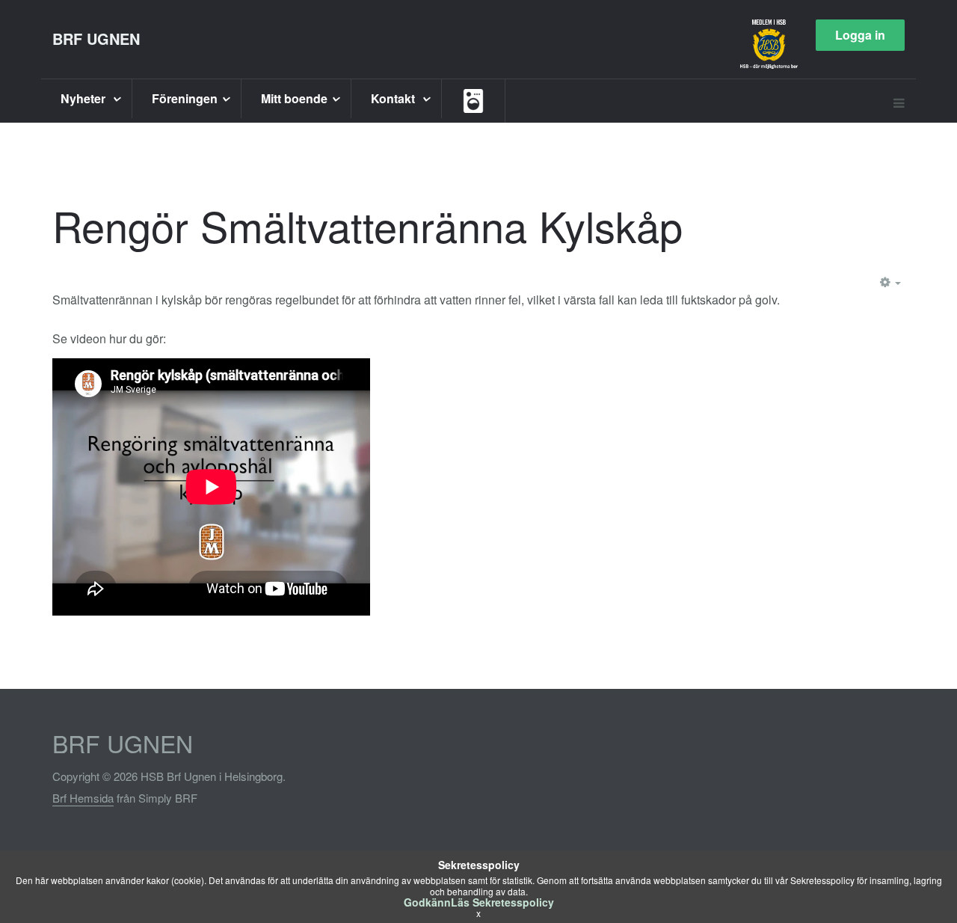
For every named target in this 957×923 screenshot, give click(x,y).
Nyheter (84, 98)
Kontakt (394, 98)
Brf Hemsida (83, 798)
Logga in (860, 34)
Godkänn (427, 902)
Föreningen (185, 98)
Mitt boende (294, 98)
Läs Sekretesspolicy (502, 902)
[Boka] (473, 101)
